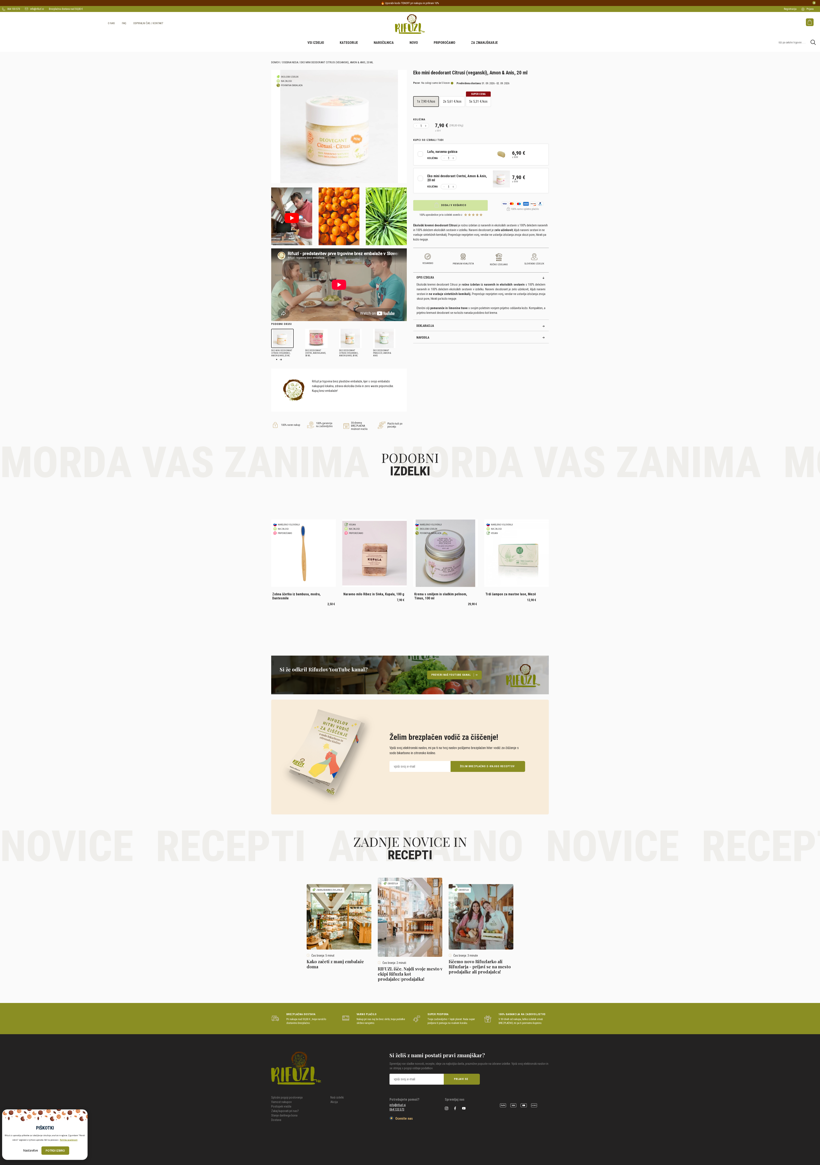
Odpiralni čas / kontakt (148, 23)
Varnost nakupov (281, 1102)
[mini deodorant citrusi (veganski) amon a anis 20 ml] (339, 126)
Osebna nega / (291, 62)
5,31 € (478, 99)
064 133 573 (13, 8)
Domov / (276, 62)
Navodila (422, 337)
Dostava (276, 1120)
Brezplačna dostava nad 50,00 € (66, 8)
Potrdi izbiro (55, 1150)
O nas (111, 23)
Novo (414, 43)
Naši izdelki (337, 1097)
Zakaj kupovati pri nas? (285, 1111)
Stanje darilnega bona (284, 1115)
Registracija (790, 8)
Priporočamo (444, 43)
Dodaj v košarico (453, 205)
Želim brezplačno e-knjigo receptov (487, 766)
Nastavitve (30, 1150)
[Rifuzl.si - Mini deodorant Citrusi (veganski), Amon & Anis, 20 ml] (410, 24)
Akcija (334, 1102)
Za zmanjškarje (484, 43)
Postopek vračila (281, 1106)
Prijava (810, 8)
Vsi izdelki (316, 43)
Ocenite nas (403, 1118)
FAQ (124, 23)
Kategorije (349, 43)
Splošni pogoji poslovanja (287, 1097)
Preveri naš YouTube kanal (451, 674)
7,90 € (426, 101)
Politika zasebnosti (69, 1139)
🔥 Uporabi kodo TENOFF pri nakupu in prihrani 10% (410, 3)
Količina (419, 119)
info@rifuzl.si (36, 8)
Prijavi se (461, 1079)
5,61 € (452, 101)
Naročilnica (384, 43)
